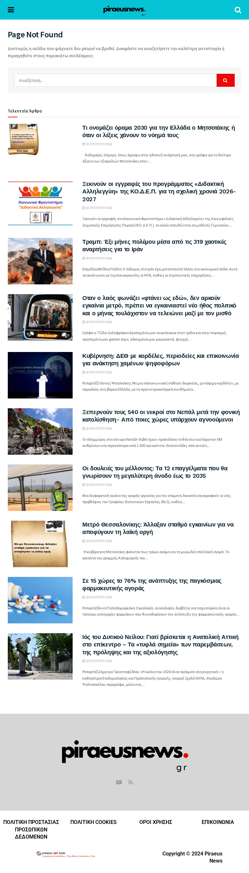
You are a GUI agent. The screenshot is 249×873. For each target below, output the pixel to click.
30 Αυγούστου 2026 (98, 144)
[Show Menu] (11, 10)
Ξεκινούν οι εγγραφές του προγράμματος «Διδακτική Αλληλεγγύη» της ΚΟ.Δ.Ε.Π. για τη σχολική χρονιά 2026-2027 (159, 191)
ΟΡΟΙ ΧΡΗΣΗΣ (155, 822)
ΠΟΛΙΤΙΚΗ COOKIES (93, 822)
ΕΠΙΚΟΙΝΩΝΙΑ (218, 822)
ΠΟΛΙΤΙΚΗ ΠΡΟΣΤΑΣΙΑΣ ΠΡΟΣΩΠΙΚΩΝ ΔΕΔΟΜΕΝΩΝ (31, 829)
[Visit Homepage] (124, 9)
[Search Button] (238, 10)
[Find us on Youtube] (119, 782)
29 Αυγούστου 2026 (98, 541)
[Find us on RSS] (130, 782)
